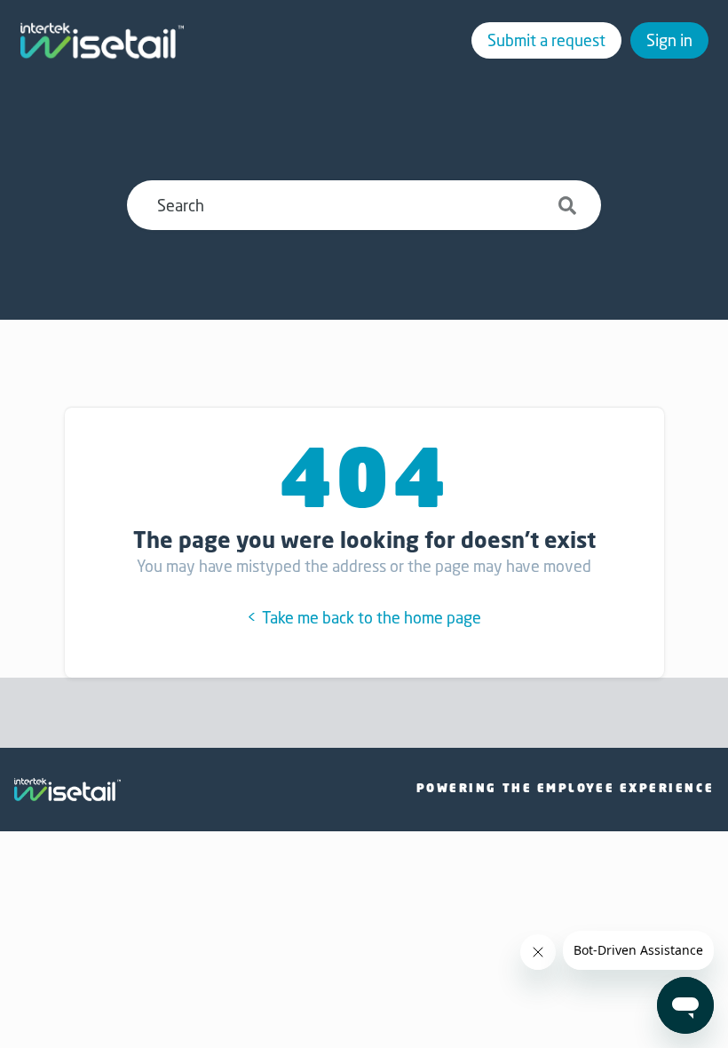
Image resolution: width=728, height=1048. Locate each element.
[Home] (102, 40)
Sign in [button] (669, 40)
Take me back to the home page (369, 617)
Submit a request (546, 40)
